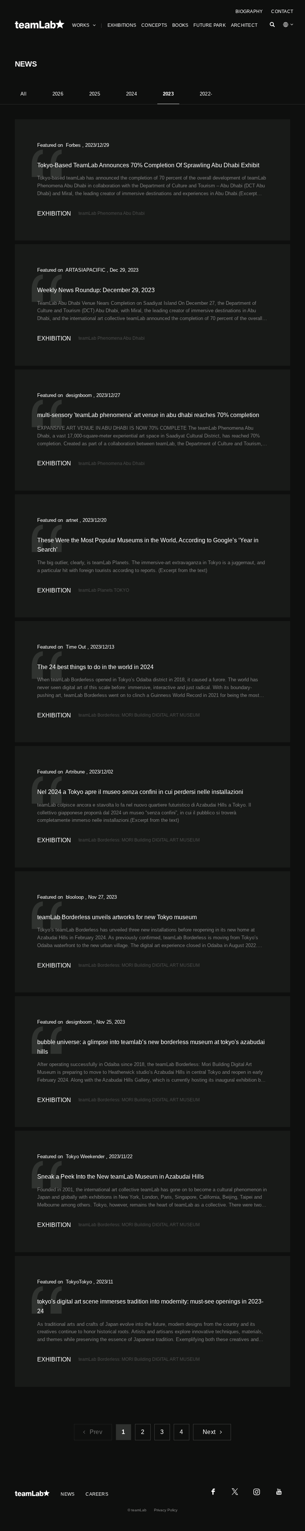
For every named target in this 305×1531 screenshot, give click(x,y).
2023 (168, 94)
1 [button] (123, 1432)
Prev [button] (96, 1432)
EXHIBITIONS (122, 25)
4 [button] (181, 1432)
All (23, 94)
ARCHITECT (244, 25)
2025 (94, 94)
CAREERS (97, 1494)
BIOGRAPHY (249, 11)
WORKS (80, 25)
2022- (206, 94)
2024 (131, 94)
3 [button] (162, 1432)
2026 (57, 94)
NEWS (67, 1494)
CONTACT (282, 11)
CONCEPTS (154, 25)
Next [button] (209, 1432)
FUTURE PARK (209, 25)
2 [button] (142, 1432)
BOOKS (180, 25)
